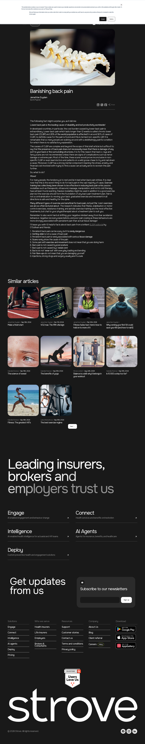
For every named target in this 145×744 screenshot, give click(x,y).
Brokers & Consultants (40, 645)
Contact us (67, 638)
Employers (40, 638)
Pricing (11, 655)
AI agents (12, 644)
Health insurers (42, 627)
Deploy (11, 649)
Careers (96, 644)
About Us (93, 627)
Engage (11, 627)
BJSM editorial (96, 224)
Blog (91, 633)
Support (66, 627)
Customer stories (70, 633)
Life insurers (41, 633)
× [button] (121, 4)
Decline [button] (111, 19)
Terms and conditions (72, 644)
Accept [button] (103, 19)
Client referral (95, 638)
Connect (12, 633)
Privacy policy (68, 649)
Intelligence (13, 638)
